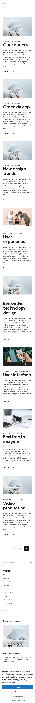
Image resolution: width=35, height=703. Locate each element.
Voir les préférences (17, 696)
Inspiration (12, 233)
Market (28, 300)
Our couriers (15, 45)
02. (21, 548)
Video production (14, 505)
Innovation (19, 41)
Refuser (17, 692)
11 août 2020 (8, 232)
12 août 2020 (8, 41)
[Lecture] (5, 364)
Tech (27, 41)
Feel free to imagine (14, 439)
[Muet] (25, 364)
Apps (5, 233)
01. (14, 548)
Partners (6, 603)
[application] (17, 364)
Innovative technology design (14, 308)
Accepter (17, 687)
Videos (5, 614)
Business (20, 499)
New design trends (14, 171)
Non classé (7, 599)
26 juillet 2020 (9, 499)
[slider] (28, 363)
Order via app (16, 107)
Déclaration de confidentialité (17, 700)
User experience (14, 239)
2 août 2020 (8, 433)
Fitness (6, 581)
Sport (5, 607)
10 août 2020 (8, 300)
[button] (32, 668)
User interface (17, 375)
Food (5, 585)
